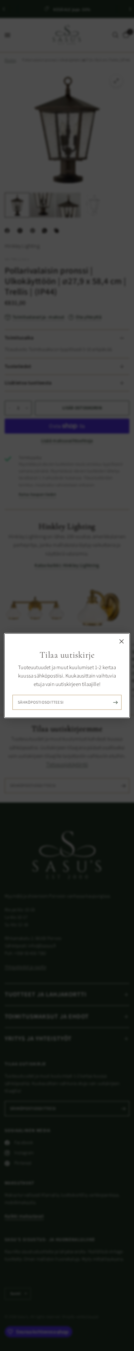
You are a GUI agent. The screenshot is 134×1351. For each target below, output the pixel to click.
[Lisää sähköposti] (115, 702)
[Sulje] (121, 641)
